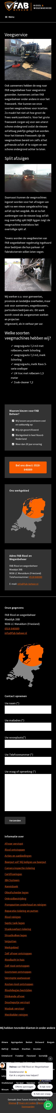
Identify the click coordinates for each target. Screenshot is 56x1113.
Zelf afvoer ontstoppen (18, 953)
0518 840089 (35, 577)
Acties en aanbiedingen (18, 856)
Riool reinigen (13, 917)
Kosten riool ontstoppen (19, 984)
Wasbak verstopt (14, 1008)
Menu (11, 16)
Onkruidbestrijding (15, 898)
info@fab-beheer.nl (27, 583)
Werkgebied (12, 947)
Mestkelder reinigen (16, 1014)
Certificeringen (13, 874)
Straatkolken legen (16, 935)
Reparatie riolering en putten (21, 911)
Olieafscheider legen (16, 892)
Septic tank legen (15, 923)
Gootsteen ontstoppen (18, 972)
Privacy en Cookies (27, 1102)
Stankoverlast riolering (18, 929)
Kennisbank (11, 886)
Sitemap (12, 1102)
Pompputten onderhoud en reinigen (25, 904)
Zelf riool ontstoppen (17, 966)
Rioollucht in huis (14, 959)
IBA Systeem (12, 880)
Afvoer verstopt (14, 843)
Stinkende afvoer (15, 996)
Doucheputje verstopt (17, 1002)
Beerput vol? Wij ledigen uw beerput (25, 862)
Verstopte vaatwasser (17, 978)
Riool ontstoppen (15, 849)
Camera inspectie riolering (20, 868)
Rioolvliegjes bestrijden (18, 990)
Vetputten (10, 941)
